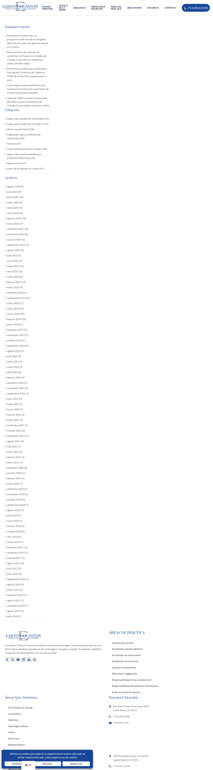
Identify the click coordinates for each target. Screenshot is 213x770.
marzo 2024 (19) (16, 313)
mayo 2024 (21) (15, 308)
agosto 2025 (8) (15, 250)
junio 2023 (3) (14, 361)
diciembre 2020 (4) (17, 467)
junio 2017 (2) (14, 573)
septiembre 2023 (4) (18, 345)
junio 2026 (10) (15, 197)
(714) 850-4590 (121, 716)
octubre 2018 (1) (16, 531)
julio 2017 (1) (14, 568)
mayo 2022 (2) (14, 403)
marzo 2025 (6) (15, 276)
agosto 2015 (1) (15, 600)
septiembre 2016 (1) (18, 579)
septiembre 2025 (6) (18, 244)
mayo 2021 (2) (14, 451)
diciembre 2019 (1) (17, 488)
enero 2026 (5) (15, 223)
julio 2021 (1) (14, 446)
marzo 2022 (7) (15, 409)
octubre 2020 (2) (16, 472)
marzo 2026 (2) (15, 212)
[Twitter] (12, 659)
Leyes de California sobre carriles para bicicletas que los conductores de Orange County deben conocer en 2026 (28, 101)
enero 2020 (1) (15, 483)
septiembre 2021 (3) (18, 435)
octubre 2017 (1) (16, 557)
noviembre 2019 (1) (17, 494)
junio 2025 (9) (14, 260)
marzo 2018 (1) (15, 541)
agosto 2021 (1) (15, 441)
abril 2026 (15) (15, 207)
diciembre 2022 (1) (17, 382)
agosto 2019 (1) (15, 510)
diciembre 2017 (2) (17, 547)
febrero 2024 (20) (16, 319)
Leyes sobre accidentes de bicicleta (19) (28, 118)
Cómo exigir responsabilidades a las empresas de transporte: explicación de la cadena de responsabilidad (28, 89)
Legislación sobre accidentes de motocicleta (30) (23, 136)
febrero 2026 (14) (16, 218)
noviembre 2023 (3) (17, 335)
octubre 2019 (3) (16, 499)
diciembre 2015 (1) (17, 594)
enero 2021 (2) (15, 462)
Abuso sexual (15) (16, 163)
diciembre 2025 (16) (18, 228)
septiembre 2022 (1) (18, 393)
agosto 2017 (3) (15, 563)
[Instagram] (23, 659)
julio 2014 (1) (14, 616)
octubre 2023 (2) (16, 340)
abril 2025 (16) (15, 271)
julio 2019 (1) (14, 515)
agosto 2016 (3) (15, 584)
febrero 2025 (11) (16, 281)
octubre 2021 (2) (16, 430)
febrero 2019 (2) (15, 526)
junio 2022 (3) (14, 398)
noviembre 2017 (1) (17, 552)
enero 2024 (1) (15, 324)
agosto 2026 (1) (15, 186)
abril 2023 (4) (14, 372)
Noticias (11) (14, 143)
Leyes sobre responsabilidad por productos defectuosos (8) (24, 156)
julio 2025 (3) (14, 255)
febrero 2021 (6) (15, 457)
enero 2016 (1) (15, 589)
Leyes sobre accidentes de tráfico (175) (27, 123)
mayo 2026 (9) (14, 202)
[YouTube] (18, 659)
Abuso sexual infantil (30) (20, 129)
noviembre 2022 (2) (17, 388)
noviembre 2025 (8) (17, 234)
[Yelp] (34, 659)
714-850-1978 (121, 722)
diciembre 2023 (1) (17, 329)
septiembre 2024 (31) (18, 297)
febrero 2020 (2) (15, 478)
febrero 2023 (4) (15, 377)
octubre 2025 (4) (16, 239)
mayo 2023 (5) (14, 366)
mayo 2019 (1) (14, 520)
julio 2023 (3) (14, 356)
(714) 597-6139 (121, 766)
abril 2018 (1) (14, 536)
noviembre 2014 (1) (17, 605)
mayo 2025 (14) (15, 266)
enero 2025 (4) (15, 287)
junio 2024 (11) (15, 303)
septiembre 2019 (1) (18, 504)
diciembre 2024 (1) (17, 292)
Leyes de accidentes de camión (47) (25, 168)
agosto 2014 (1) (15, 610)
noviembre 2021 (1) (17, 425)
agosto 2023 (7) (15, 350)
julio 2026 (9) (14, 191)
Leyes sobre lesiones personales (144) (27, 148)
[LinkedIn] (29, 659)
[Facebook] (7, 659)
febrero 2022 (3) (15, 414)
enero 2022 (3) (15, 419)
